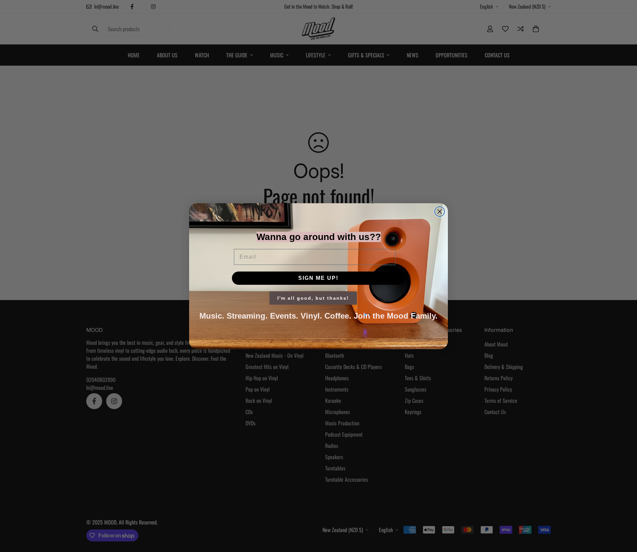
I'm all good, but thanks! (313, 298)
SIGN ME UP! (318, 278)
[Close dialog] (440, 211)
